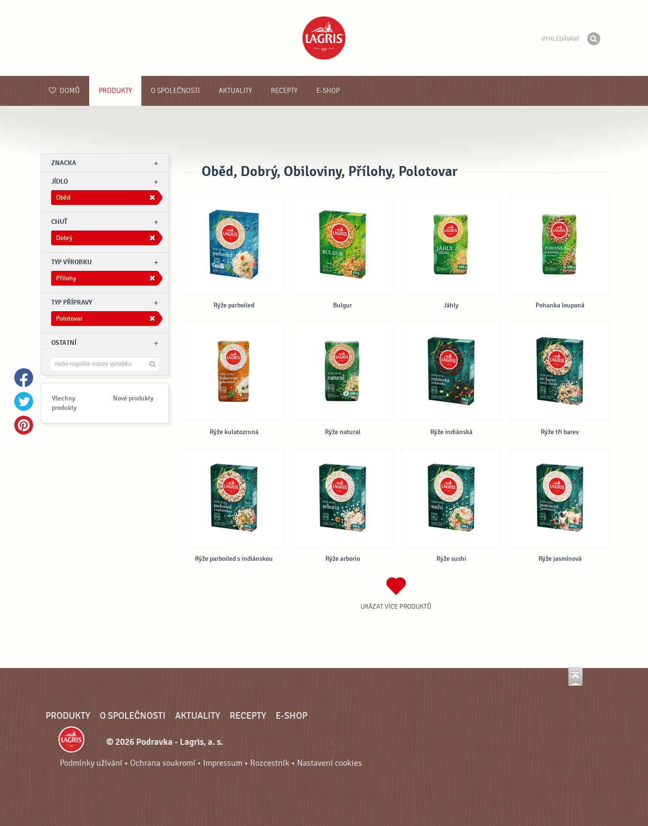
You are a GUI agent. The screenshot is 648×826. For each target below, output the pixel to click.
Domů (69, 91)
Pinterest (23, 425)
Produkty (115, 91)
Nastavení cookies (329, 763)
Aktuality (235, 91)
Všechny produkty (64, 403)
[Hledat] (593, 38)
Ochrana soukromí (162, 763)
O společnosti (175, 91)
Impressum (222, 763)
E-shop (328, 91)
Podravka (324, 38)
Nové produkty (133, 398)
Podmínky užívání (91, 763)
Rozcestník (269, 763)
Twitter (23, 401)
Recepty (284, 91)
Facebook (23, 377)
